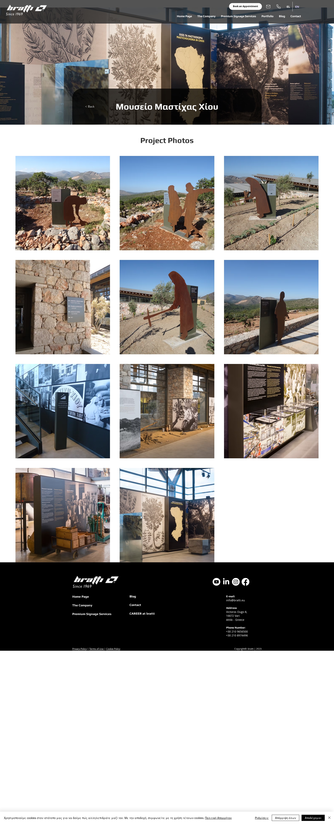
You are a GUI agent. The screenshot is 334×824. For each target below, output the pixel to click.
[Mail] (268, 6)
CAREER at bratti (142, 613)
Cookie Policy (113, 648)
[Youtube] (216, 582)
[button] (206, 16)
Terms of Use (96, 648)
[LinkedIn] (226, 582)
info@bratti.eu (235, 600)
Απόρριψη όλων (285, 818)
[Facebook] (245, 582)
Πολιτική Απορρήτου (218, 818)
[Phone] (278, 6)
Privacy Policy (79, 648)
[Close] (329, 818)
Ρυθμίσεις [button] (262, 818)
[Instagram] (236, 582)
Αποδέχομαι (313, 818)
